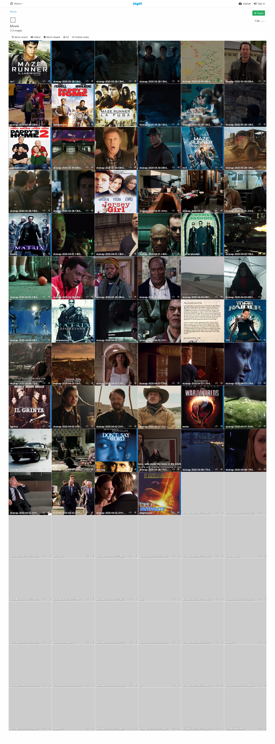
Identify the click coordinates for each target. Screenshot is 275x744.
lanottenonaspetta (63, 642)
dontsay (100, 470)
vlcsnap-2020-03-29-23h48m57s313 (154, 297)
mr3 (184, 168)
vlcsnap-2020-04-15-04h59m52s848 (111, 728)
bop (141, 599)
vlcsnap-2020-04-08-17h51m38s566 (241, 470)
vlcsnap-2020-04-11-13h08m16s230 (111, 556)
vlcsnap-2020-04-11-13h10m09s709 (68, 599)
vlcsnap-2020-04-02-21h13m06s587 (111, 340)
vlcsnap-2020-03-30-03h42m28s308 (241, 81)
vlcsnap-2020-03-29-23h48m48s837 (111, 297)
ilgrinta (14, 426)
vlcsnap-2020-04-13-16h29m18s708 (25, 642)
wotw (185, 426)
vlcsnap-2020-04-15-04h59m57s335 (154, 728)
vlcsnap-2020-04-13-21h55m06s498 (154, 642)
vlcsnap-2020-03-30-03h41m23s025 (154, 168)
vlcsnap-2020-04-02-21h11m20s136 (111, 513)
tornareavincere (234, 728)
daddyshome (60, 125)
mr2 (98, 125)
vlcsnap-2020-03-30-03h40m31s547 (68, 168)
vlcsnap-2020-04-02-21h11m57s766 (111, 426)
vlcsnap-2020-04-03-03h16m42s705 (197, 297)
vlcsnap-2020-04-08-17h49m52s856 (197, 470)
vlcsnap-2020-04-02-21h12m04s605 (154, 426)
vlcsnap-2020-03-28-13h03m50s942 (154, 81)
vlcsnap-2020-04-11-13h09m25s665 (197, 556)
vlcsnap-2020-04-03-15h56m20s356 (68, 383)
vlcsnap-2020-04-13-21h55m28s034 (197, 642)
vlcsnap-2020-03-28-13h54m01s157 (68, 211)
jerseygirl (101, 211)
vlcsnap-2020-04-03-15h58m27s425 (111, 383)
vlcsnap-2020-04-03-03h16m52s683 (241, 297)
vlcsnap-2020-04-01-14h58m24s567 (111, 254)
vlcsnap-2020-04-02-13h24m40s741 (25, 297)
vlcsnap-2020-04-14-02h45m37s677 (111, 685)
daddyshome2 (17, 168)
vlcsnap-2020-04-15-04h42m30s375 (197, 685)
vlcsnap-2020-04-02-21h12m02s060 (68, 426)
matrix (13, 254)
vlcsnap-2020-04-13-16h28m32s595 (241, 599)
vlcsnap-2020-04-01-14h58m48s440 (154, 254)
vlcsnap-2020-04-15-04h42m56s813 (25, 728)
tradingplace (232, 556)
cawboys (58, 728)
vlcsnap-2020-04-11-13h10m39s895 (111, 599)
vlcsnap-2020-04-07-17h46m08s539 (197, 383)
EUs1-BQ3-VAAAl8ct (193, 340)
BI (140, 685)
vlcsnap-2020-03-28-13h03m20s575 (68, 81)
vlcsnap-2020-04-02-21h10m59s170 (68, 513)
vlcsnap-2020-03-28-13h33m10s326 (241, 125)
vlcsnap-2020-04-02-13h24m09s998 (241, 254)
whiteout (58, 556)
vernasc (230, 642)
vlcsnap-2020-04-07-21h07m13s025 (25, 470)
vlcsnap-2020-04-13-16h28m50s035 (197, 599)
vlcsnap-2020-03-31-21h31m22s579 (154, 211)
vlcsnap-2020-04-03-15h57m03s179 (25, 383)
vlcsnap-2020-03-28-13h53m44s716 (241, 168)
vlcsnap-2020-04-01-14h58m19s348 (68, 254)
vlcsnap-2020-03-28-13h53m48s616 (25, 211)
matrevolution (61, 340)
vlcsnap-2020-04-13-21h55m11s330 (111, 642)
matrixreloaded (191, 254)
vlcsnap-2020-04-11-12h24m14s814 (241, 513)
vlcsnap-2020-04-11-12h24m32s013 (25, 556)
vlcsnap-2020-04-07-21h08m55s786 (241, 426)
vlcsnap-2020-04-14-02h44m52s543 (25, 685)
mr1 (12, 81)
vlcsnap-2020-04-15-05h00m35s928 (197, 728)
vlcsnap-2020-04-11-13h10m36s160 (25, 599)
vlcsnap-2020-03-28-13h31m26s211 (197, 125)
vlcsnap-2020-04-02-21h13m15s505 (154, 340)
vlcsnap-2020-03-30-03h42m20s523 (197, 81)
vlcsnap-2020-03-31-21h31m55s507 (241, 211)
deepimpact (145, 513)
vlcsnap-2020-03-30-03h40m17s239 (111, 168)
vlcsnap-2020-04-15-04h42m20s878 (241, 685)
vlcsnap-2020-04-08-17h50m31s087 (154, 470)
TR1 (228, 340)
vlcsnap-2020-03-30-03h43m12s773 (25, 125)
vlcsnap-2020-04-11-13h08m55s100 (154, 556)
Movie (13, 11)
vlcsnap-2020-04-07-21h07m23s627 (68, 470)
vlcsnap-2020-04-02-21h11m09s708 (25, 513)
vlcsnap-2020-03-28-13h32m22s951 (154, 125)
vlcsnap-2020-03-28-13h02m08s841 (111, 81)
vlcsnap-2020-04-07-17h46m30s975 (241, 383)
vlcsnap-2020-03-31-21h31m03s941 (197, 211)
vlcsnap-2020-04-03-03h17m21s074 (25, 340)
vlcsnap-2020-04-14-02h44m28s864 (68, 685)
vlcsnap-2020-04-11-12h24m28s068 (197, 513)
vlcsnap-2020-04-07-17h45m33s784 (154, 383)
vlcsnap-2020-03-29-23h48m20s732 (68, 297)
